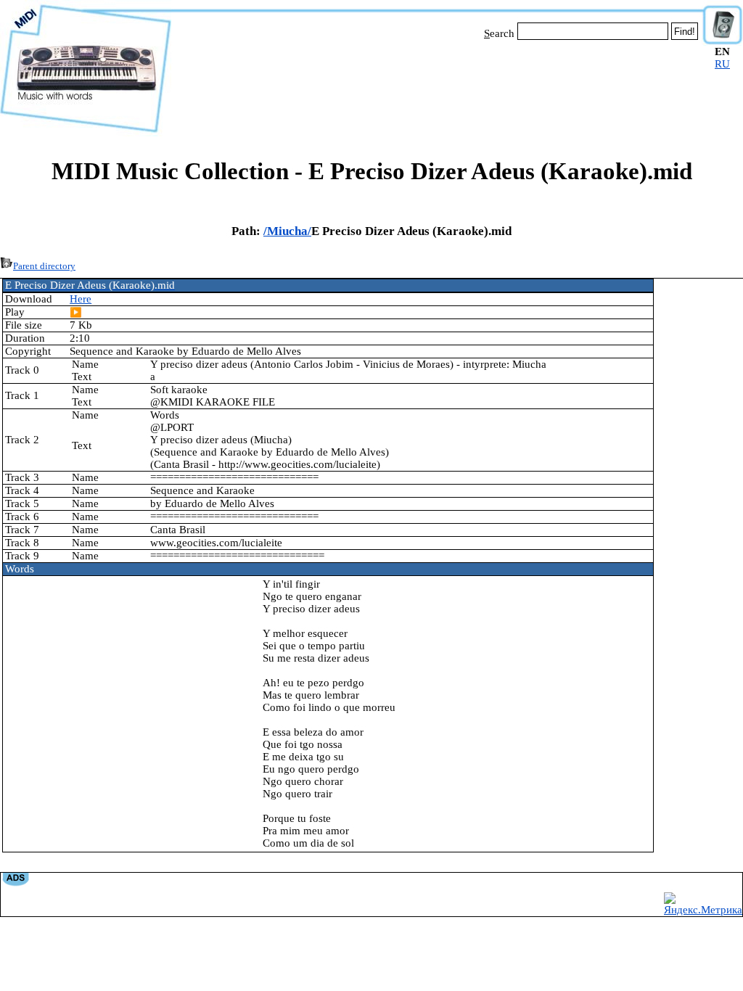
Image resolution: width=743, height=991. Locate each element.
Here (80, 299)
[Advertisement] (437, 85)
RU (722, 64)
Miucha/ (289, 231)
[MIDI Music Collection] (85, 133)
